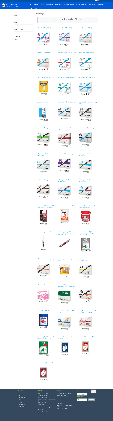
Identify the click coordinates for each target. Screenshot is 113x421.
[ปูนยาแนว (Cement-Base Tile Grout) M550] (67, 348)
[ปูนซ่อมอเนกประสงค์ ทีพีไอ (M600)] (67, 216)
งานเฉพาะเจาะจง (22, 404)
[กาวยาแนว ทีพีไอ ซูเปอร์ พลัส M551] (46, 373)
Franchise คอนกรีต (42, 397)
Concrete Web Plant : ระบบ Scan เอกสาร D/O (47, 399)
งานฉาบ (20, 395)
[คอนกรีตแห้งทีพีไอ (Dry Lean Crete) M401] (88, 113)
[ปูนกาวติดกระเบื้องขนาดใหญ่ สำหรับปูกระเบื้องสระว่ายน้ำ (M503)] (88, 322)
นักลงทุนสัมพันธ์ (68, 4)
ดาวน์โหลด (100, 4)
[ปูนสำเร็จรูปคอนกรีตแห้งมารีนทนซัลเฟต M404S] (88, 191)
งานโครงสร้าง (22, 397)
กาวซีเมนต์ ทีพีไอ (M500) (43, 311)
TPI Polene (64, 408)
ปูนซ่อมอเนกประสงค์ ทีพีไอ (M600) (66, 206)
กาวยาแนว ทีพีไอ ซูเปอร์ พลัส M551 (45, 363)
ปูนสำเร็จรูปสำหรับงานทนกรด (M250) (46, 77)
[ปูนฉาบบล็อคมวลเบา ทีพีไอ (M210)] (88, 88)
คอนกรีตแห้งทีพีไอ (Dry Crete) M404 (46, 180)
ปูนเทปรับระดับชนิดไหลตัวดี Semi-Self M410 (67, 128)
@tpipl (61, 403)
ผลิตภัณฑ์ (35, 4)
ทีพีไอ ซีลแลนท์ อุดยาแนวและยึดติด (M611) (45, 232)
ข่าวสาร (91, 4)
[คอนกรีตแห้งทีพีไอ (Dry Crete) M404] (46, 190)
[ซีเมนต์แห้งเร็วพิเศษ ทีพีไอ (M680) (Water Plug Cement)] (88, 217)
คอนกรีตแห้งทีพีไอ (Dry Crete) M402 (46, 128)
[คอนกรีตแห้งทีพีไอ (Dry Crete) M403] (67, 164)
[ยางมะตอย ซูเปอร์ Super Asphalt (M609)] (67, 270)
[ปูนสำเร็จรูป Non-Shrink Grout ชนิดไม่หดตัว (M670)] (88, 270)
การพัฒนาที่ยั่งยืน (81, 4)
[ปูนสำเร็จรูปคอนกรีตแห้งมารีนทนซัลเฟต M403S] (67, 191)
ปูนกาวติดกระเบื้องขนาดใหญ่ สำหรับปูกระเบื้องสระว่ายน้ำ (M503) (88, 311)
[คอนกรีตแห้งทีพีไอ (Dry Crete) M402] (46, 138)
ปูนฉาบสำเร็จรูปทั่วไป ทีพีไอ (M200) (66, 77)
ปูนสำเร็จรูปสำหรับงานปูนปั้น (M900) (45, 285)
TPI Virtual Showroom (43, 409)
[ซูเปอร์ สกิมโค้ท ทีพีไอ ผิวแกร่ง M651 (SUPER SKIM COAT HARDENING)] (46, 217)
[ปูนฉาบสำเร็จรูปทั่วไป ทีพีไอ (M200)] (67, 88)
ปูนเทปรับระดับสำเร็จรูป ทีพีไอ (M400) (67, 102)
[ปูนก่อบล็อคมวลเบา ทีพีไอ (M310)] (88, 38)
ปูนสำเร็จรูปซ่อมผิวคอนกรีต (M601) (45, 259)
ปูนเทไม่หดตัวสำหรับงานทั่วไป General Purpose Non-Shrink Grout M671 (67, 285)
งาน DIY (20, 402)
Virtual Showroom (47, 4)
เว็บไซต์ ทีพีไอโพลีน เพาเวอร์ (44, 408)
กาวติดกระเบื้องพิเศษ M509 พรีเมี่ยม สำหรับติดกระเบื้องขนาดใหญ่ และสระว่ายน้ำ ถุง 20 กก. (88, 233)
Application (33, 8)
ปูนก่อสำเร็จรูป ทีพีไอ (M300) (44, 28)
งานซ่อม (20, 401)
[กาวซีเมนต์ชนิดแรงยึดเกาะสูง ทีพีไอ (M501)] (67, 322)
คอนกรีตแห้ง (21, 406)
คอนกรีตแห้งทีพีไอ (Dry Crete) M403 (67, 154)
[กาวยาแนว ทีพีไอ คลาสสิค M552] (88, 347)
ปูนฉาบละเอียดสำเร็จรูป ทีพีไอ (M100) (67, 53)
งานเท (20, 399)
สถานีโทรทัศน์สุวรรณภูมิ (43, 411)
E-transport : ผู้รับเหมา (43, 395)
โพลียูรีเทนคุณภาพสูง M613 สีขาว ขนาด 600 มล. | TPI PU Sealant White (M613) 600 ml (66, 233)
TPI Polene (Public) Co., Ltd (65, 406)
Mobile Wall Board (42, 402)
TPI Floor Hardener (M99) (85, 285)
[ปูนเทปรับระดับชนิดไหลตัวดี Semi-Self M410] (67, 139)
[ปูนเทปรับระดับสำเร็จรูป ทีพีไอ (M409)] (88, 138)
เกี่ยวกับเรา (58, 4)
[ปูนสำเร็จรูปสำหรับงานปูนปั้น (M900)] (46, 295)
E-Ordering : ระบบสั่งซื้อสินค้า (44, 393)
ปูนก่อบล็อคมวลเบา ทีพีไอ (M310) (87, 28)
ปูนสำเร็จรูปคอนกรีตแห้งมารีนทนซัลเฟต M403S (65, 180)
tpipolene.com (41, 404)
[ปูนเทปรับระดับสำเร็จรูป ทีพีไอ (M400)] (67, 112)
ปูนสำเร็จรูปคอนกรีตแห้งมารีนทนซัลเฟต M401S (44, 154)
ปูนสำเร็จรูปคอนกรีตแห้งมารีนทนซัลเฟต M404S (87, 180)
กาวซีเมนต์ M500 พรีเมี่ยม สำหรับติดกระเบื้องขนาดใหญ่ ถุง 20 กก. (45, 337)
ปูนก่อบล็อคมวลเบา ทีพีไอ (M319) (44, 53)
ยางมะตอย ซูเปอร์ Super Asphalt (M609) (66, 259)
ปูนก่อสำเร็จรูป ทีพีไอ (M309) (65, 28)
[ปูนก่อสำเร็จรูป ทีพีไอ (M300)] (46, 38)
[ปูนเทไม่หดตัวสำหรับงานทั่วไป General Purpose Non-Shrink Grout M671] (67, 296)
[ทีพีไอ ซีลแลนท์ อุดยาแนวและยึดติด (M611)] (46, 243)
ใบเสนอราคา (40, 406)
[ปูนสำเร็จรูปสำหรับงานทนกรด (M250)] (46, 88)
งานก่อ (20, 393)
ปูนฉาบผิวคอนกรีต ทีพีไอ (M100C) (87, 53)
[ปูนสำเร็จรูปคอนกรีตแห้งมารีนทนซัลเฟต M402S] (88, 165)
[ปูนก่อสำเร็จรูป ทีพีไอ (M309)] (67, 38)
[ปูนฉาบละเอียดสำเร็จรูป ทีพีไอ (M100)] (67, 63)
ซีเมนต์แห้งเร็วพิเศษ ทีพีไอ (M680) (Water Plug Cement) (87, 206)
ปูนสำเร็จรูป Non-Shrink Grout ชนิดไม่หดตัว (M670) (88, 259)
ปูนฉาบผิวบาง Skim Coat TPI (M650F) (44, 102)
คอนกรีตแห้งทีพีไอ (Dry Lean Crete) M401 (88, 102)
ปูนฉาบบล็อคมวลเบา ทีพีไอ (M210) (87, 77)
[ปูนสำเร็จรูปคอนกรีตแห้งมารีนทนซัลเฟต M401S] (46, 165)
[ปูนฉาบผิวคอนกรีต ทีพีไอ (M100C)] (88, 63)
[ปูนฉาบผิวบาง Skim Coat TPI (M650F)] (46, 113)
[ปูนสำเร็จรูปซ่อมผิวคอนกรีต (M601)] (46, 269)
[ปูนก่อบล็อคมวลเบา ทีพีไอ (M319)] (46, 63)
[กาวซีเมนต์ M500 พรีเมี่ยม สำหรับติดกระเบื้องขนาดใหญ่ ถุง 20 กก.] (46, 348)
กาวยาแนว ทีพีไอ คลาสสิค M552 (86, 337)
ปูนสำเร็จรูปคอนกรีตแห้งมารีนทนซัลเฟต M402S (87, 154)
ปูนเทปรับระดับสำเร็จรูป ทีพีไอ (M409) (88, 128)
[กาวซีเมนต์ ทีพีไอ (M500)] (46, 321)
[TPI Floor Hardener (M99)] (88, 295)
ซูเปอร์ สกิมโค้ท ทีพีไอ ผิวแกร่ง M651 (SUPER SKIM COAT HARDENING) (45, 206)
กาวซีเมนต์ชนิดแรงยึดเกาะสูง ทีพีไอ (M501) (66, 311)
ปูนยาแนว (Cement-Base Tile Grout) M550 (65, 337)
